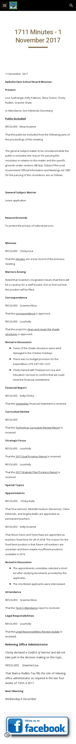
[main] (38, 37)
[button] (4, 5)
